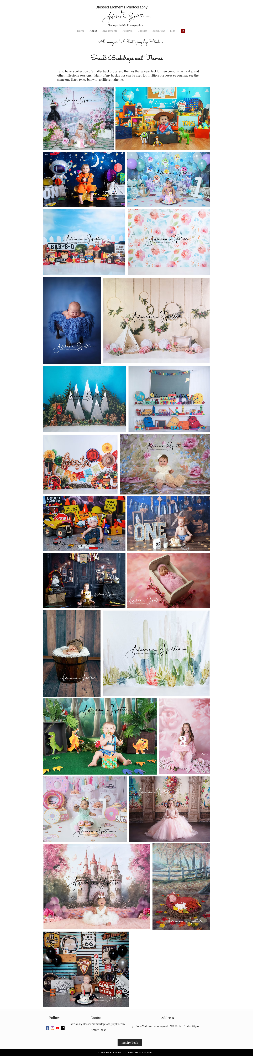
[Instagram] (52, 1028)
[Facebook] (47, 1028)
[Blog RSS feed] (183, 31)
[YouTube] (57, 1028)
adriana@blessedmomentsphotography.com (98, 1024)
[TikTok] (63, 1028)
